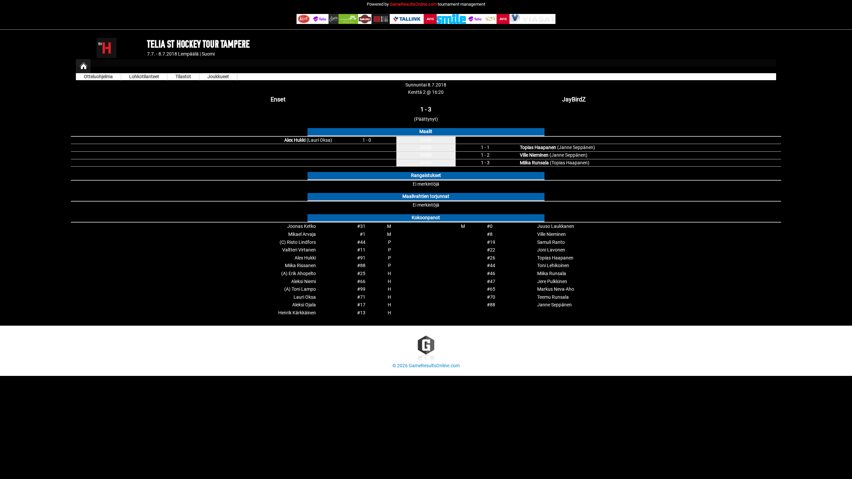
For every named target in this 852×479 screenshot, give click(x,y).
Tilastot (183, 77)
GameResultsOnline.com (413, 4)
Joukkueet (218, 77)
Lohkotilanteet (144, 77)
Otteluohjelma (98, 77)
